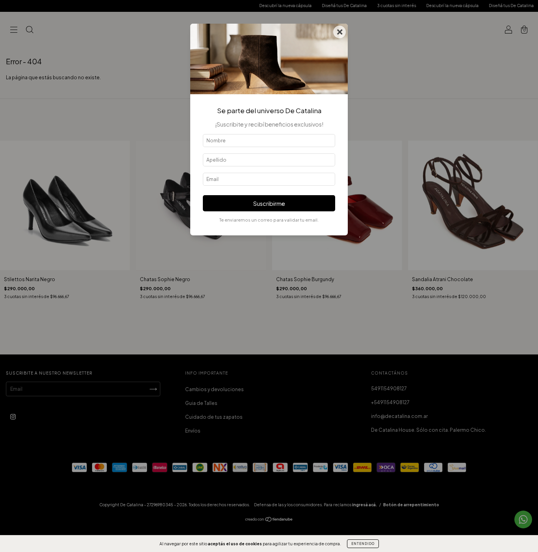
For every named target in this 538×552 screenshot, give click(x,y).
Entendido (363, 544)
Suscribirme (269, 203)
